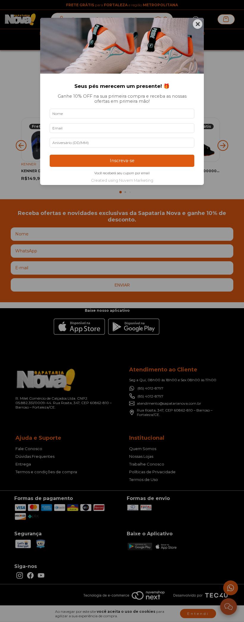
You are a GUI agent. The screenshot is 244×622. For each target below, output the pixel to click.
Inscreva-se (122, 160)
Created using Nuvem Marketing (122, 180)
